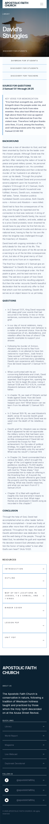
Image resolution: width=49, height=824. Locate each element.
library (6, 14)
